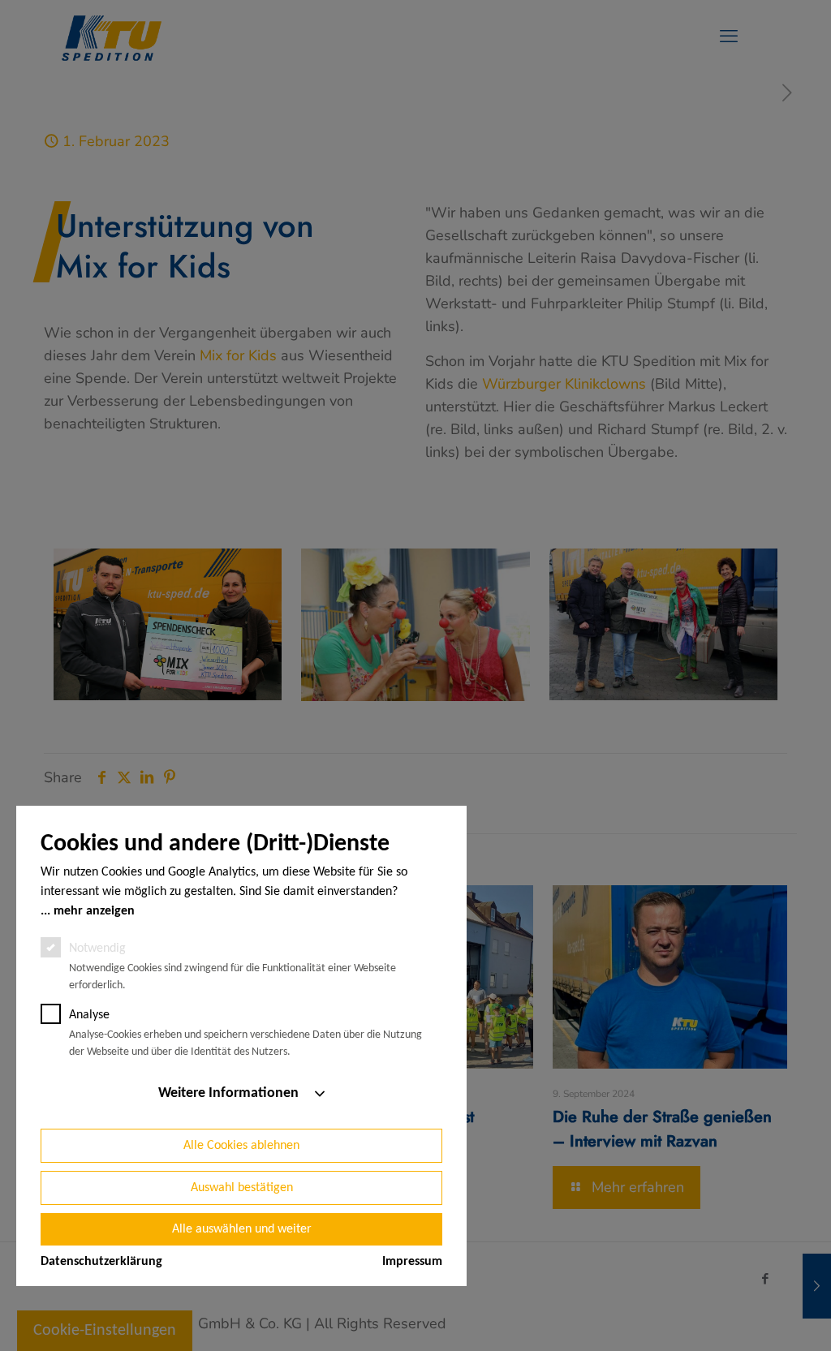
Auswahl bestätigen (242, 1187)
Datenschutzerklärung (101, 1261)
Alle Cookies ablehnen (241, 1145)
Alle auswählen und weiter (242, 1229)
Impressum (412, 1261)
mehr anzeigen (94, 911)
